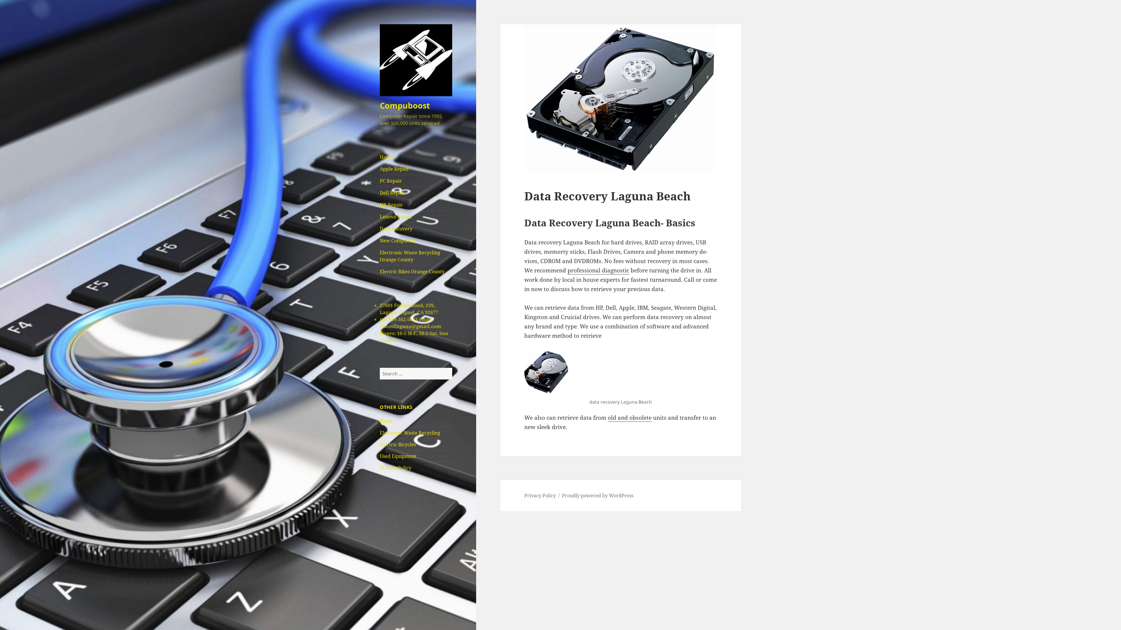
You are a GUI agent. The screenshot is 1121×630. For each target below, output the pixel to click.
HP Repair (391, 205)
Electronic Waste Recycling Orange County (410, 256)
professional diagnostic (598, 270)
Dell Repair (392, 193)
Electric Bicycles (398, 444)
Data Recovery (396, 228)
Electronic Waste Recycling (410, 433)
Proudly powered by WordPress (597, 495)
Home (386, 157)
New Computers (398, 240)
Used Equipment (398, 456)
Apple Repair (394, 169)
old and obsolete (630, 417)
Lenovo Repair (396, 217)
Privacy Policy (395, 468)
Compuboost (405, 105)
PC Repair (391, 181)
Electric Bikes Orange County (412, 271)
